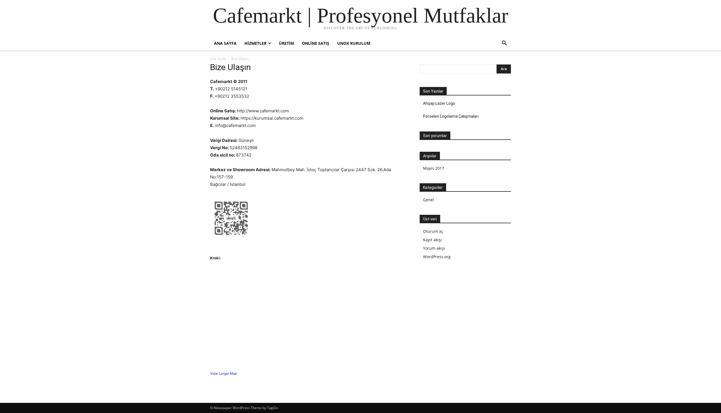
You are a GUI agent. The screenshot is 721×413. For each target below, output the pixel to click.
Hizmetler (255, 43)
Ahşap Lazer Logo (439, 103)
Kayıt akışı (432, 239)
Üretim (286, 43)
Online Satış (315, 43)
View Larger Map (223, 373)
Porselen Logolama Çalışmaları (451, 116)
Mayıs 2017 (433, 168)
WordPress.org (437, 256)
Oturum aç (433, 231)
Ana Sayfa (225, 43)
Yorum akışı (434, 248)
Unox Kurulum (353, 43)
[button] (504, 43)
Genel (428, 199)
